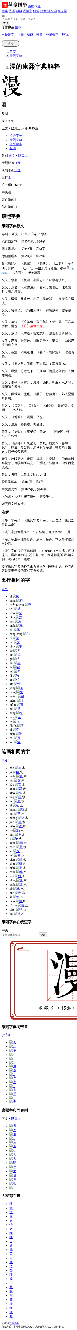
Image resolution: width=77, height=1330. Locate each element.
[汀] (12, 1150)
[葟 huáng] (21, 818)
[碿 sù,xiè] (21, 905)
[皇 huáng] (21, 696)
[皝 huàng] (21, 809)
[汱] (12, 1154)
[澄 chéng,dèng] (28, 604)
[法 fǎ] (16, 675)
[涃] (12, 1175)
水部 (17, 163)
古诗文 (27, 11)
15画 (17, 170)
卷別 (5, 155)
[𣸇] (12, 1187)
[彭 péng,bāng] (26, 634)
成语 (12, 11)
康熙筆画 (8, 170)
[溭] (12, 1050)
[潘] (12, 1171)
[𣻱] (12, 1138)
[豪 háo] (18, 621)
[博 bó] (16, 650)
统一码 (6, 185)
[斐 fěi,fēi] (20, 725)
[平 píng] (19, 646)
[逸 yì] (16, 805)
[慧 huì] (17, 708)
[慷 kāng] (19, 880)
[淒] (12, 1101)
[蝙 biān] (19, 901)
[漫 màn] (19, 867)
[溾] (12, 1158)
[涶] (12, 1142)
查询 (43, 934)
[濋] (12, 1130)
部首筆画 (8, 199)
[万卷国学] (15, 7)
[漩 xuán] (19, 884)
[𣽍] (12, 1098)
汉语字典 (15, 135)
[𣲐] (12, 1058)
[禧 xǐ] (16, 596)
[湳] (12, 1146)
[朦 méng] (20, 700)
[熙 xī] (16, 679)
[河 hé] (16, 721)
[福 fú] (16, 638)
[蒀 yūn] (18, 822)
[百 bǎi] (17, 738)
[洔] (12, 1167)
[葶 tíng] (18, 834)
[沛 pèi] (17, 642)
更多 (5, 589)
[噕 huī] (17, 913)
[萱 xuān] (19, 776)
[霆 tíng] (18, 797)
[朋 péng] (19, 692)
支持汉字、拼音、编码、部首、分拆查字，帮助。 (36, 34)
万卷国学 (14, 1323)
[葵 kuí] (17, 780)
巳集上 (23, 155)
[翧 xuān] (19, 843)
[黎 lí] (15, 838)
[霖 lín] (16, 667)
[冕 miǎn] (19, 625)
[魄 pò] (17, 888)
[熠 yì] (16, 772)
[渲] (12, 1082)
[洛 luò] (17, 742)
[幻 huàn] (19, 600)
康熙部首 (8, 163)
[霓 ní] (16, 729)
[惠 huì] (17, 663)
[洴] (12, 1179)
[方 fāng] (19, 617)
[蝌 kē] (16, 897)
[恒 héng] (19, 713)
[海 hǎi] (17, 629)
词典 (19, 11)
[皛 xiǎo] (19, 793)
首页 (12, 51)
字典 (5, 11)
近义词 (52, 11)
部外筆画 (8, 207)
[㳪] (12, 1094)
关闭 (10, 43)
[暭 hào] (18, 768)
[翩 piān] (19, 859)
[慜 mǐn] (18, 892)
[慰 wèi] (18, 876)
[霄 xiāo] (19, 826)
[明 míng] (20, 704)
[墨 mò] (17, 671)
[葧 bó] (17, 830)
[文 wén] (19, 613)
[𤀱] (12, 1062)
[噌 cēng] (19, 909)
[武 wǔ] (17, 609)
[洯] (12, 1162)
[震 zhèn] (19, 847)
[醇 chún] (19, 872)
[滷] (12, 1066)
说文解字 (15, 144)
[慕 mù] (17, 855)
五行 (5, 177)
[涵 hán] (18, 717)
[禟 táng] (19, 863)
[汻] (12, 1054)
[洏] (12, 1134)
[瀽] (12, 1070)
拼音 (43, 11)
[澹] (12, 1090)
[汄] (12, 1042)
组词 (36, 11)
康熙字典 (34, 7)
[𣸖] (12, 1086)
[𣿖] (12, 1074)
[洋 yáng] (19, 688)
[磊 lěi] (16, 851)
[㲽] (12, 1126)
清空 (18, 27)
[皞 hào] (18, 784)
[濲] (12, 1046)
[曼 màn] (19, 733)
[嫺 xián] (19, 788)
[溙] (12, 1078)
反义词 (62, 11)
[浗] (12, 1183)
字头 (5, 192)
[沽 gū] (16, 659)
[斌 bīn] (17, 654)
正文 (12, 155)
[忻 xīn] (17, 684)
